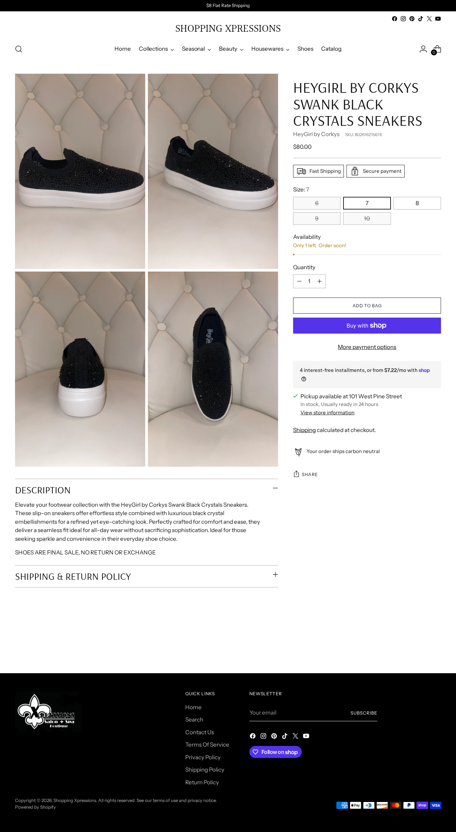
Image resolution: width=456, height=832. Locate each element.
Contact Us (199, 732)
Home (193, 707)
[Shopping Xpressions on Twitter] (429, 19)
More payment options (367, 347)
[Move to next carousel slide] (435, 650)
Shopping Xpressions (74, 800)
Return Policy (202, 782)
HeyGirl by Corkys (316, 134)
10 (367, 218)
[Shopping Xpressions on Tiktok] (421, 19)
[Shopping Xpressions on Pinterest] (412, 19)
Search (194, 719)
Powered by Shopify (35, 807)
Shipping (304, 430)
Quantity (304, 267)
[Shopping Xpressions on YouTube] (438, 19)
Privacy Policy (203, 757)
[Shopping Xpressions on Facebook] (395, 19)
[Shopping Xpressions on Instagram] (403, 19)
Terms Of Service (207, 744)
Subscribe (364, 713)
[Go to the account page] (423, 49)
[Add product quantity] (319, 281)
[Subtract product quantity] (299, 281)
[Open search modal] (18, 49)
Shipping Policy (204, 769)
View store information (327, 412)
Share (310, 474)
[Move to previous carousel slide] (420, 650)
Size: (301, 189)
